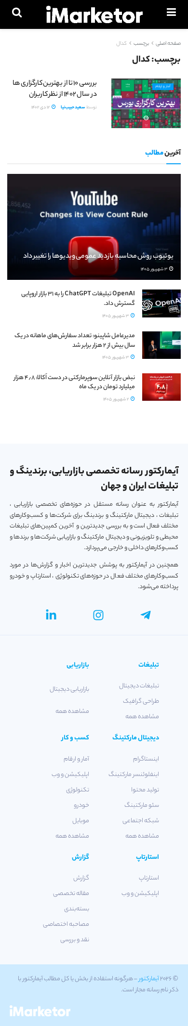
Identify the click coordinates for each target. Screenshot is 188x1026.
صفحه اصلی (168, 43)
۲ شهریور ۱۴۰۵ (116, 399)
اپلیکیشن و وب (70, 775)
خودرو (81, 806)
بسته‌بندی (76, 909)
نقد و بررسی (74, 940)
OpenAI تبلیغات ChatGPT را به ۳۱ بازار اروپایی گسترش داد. (78, 299)
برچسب (141, 43)
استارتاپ (149, 878)
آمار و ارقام (163, 87)
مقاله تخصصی (71, 894)
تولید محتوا (145, 790)
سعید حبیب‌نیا (73, 107)
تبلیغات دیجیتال (139, 686)
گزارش (81, 878)
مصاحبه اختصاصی (66, 925)
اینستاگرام (146, 759)
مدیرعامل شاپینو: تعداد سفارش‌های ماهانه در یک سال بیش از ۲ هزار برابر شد (74, 341)
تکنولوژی (77, 790)
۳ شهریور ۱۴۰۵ (154, 269)
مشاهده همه (142, 717)
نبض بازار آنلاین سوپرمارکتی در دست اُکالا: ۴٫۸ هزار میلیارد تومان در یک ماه (74, 383)
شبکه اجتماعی (140, 821)
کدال (121, 43)
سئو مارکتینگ (141, 806)
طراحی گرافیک (141, 702)
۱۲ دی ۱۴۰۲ (41, 107)
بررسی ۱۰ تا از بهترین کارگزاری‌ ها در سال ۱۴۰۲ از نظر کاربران (55, 89)
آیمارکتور (149, 979)
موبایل (80, 821)
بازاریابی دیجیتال (69, 689)
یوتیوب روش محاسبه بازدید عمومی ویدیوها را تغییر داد (98, 257)
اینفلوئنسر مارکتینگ (133, 775)
